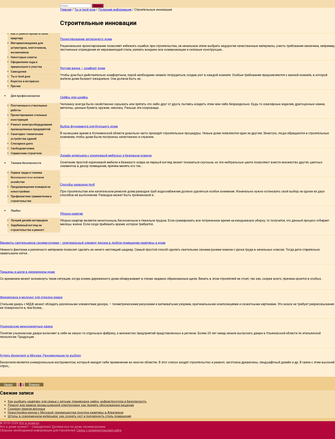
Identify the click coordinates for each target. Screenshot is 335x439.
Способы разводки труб (77, 184)
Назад (8, 384)
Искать (97, 5)
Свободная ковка (22, 148)
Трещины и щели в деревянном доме (27, 272)
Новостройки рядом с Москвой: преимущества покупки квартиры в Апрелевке (65, 412)
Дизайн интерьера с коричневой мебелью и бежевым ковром (106, 155)
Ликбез (16, 210)
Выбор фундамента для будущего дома (89, 126)
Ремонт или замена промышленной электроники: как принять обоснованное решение (71, 405)
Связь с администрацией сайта (99, 430)
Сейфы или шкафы (74, 97)
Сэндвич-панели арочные (26, 409)
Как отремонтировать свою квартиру (29, 36)
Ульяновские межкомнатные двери (26, 326)
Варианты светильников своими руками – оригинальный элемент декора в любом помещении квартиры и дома (82, 243)
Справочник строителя (26, 153)
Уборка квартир (71, 214)
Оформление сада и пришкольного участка (26, 64)
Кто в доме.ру (29, 423)
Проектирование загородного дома (86, 39)
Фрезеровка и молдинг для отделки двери (31, 297)
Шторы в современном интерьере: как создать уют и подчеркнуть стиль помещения (69, 416)
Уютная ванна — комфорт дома (82, 68)
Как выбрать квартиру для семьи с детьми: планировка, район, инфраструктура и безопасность (77, 401)
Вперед (34, 384)
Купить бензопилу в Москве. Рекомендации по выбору (40, 355)
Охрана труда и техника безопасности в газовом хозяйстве (27, 177)
